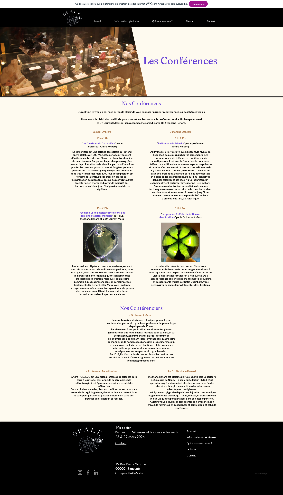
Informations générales (201, 437)
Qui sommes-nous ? (199, 443)
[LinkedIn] (96, 472)
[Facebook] (88, 472)
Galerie (191, 449)
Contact (192, 455)
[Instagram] (80, 472)
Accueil (191, 431)
